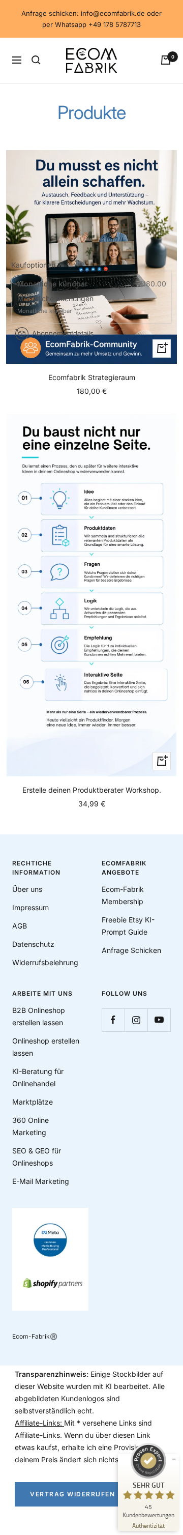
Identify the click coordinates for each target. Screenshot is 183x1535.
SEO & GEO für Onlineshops (36, 1156)
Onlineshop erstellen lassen (45, 1046)
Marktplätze (32, 1101)
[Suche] (36, 60)
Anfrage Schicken (131, 950)
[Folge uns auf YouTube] (158, 1019)
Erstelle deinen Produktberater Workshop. (91, 790)
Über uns (27, 889)
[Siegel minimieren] (174, 1459)
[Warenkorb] (166, 60)
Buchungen (75, 298)
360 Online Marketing (30, 1126)
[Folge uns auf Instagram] (136, 1019)
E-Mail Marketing (40, 1181)
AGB (19, 925)
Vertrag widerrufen (72, 1494)
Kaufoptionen (33, 264)
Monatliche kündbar (53, 283)
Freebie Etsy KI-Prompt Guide (128, 925)
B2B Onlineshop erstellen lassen (38, 1016)
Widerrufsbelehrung (45, 962)
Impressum (30, 907)
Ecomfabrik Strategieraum (91, 377)
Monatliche (36, 298)
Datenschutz (33, 944)
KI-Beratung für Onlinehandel (38, 1077)
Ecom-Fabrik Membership (123, 895)
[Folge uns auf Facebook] (113, 1019)
